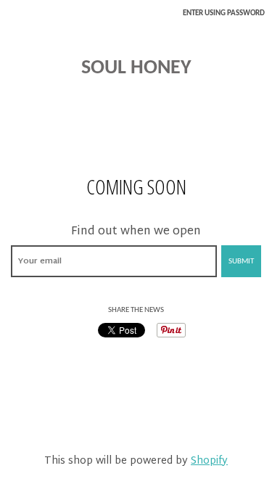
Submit (241, 262)
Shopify (209, 461)
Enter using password (224, 13)
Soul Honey (136, 68)
